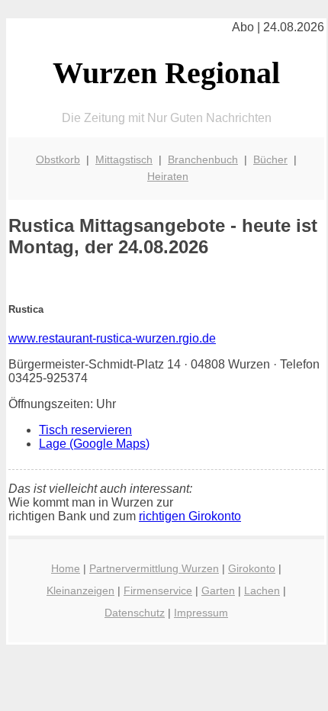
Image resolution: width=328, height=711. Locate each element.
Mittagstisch (124, 159)
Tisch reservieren (85, 429)
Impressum (201, 612)
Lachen (262, 590)
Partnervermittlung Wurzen (154, 568)
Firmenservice (158, 590)
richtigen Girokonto (190, 516)
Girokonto (251, 568)
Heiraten (167, 176)
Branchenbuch (203, 159)
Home (65, 568)
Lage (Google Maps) (94, 443)
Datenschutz (135, 612)
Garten (218, 590)
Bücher (270, 159)
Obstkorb (58, 159)
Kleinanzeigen (80, 590)
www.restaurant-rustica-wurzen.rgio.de (112, 338)
